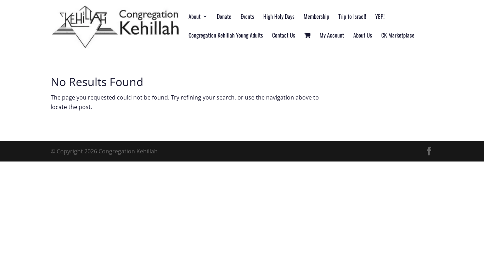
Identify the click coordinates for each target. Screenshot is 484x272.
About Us (362, 36)
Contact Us (283, 36)
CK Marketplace (398, 36)
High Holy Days (278, 17)
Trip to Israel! (352, 17)
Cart (307, 43)
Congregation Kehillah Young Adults (225, 36)
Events (247, 17)
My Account (332, 36)
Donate (224, 17)
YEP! (379, 17)
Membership (316, 17)
